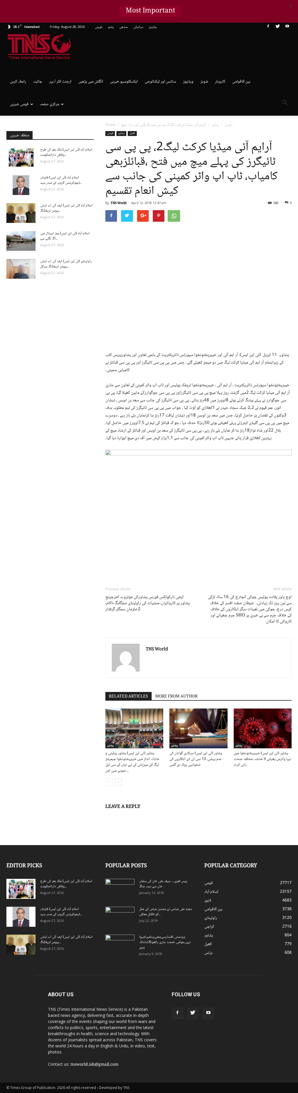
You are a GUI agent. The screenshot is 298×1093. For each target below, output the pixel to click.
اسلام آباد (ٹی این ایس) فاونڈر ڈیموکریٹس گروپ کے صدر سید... (61, 180)
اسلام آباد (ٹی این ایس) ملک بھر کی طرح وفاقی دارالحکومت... (66, 152)
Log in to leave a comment (130, 816)
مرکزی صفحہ (49, 104)
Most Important (150, 11)
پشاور (121, 133)
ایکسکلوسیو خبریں (124, 81)
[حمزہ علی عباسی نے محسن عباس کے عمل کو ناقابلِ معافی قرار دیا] (119, 917)
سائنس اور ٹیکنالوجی (160, 81)
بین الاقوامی (241, 81)
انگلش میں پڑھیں (90, 81)
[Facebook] (268, 27)
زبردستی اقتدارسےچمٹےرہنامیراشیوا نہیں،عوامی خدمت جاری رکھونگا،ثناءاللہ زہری (165, 942)
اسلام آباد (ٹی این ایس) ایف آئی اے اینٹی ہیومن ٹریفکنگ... (66, 208)
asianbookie (279, 999)
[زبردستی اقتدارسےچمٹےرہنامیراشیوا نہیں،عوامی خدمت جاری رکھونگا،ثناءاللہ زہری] (119, 945)
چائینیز (153, 27)
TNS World (119, 203)
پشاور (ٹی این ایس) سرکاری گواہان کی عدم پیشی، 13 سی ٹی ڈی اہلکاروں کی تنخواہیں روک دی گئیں (195, 759)
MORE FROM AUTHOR (176, 696)
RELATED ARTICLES (128, 696)
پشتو (111, 27)
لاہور (207, 900)
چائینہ (37, 81)
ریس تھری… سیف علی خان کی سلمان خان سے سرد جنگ (163, 884)
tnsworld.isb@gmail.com (94, 1064)
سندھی (123, 27)
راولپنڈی (210, 918)
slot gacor (270, 1011)
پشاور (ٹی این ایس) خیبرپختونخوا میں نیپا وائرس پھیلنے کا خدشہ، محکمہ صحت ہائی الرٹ (262, 759)
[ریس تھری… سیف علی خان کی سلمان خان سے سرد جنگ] (119, 889)
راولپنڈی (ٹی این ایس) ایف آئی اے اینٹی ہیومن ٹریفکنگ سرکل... (66, 264)
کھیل (132, 133)
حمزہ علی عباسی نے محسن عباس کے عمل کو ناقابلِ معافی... (165, 911)
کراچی (209, 926)
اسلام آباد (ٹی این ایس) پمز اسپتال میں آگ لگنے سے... (65, 236)
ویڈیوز (188, 81)
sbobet (268, 992)
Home (111, 125)
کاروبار (220, 81)
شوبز (204, 81)
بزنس (208, 952)
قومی (110, 133)
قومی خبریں (19, 104)
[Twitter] (277, 27)
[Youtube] (287, 27)
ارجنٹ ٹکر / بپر (60, 81)
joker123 (282, 1011)
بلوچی (98, 27)
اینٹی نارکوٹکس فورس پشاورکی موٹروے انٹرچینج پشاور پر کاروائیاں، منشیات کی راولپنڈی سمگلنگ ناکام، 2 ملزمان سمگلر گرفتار (147, 603)
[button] (285, 104)
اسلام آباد (211, 891)
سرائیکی (138, 27)
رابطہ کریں (18, 81)
